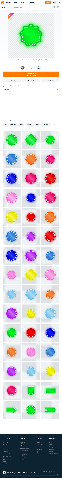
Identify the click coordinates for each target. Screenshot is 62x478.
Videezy (5, 447)
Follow (38, 68)
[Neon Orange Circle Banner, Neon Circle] (12, 352)
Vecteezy (5, 444)
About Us (38, 447)
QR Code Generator (5, 464)
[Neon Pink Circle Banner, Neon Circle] (31, 352)
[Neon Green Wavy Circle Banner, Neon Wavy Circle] (12, 140)
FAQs (37, 442)
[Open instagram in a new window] (21, 472)
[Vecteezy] (2, 2)
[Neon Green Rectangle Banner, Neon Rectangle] (50, 391)
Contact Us (39, 444)
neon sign (13, 124)
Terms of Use (47, 472)
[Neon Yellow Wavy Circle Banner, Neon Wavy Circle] (12, 217)
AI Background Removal (7, 460)
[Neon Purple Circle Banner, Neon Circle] (12, 371)
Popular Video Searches (23, 459)
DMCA (21, 446)
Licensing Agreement (23, 442)
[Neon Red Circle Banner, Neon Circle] (31, 333)
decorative (46, 124)
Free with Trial (31, 74)
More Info (6, 89)
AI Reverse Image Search (6, 456)
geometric (29, 124)
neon (5, 124)
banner (38, 124)
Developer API (6, 454)
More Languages (52, 453)
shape (21, 124)
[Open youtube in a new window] (34, 472)
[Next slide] (55, 124)
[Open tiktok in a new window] (29, 472)
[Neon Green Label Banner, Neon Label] (31, 391)
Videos (23, 2)
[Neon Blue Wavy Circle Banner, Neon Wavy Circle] (12, 159)
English (50, 442)
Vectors (7, 2)
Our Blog (38, 449)
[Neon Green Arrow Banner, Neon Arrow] (12, 410)
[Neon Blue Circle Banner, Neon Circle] (50, 333)
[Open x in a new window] (31, 472)
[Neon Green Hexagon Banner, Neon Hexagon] (31, 410)
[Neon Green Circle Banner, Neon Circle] (12, 333)
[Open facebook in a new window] (19, 472)
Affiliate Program (22, 448)
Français (50, 451)
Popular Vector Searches (23, 452)
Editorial (31, 2)
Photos (16, 2)
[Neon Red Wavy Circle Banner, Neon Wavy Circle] (50, 178)
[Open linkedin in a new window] (24, 472)
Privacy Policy (55, 472)
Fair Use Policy (53, 474)
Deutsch (50, 449)
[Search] (54, 7)
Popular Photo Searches (23, 456)
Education (5, 451)
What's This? (17, 86)
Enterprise (5, 449)
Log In (54, 2)
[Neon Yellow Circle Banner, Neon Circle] (50, 371)
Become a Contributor (39, 452)
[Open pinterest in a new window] (26, 472)
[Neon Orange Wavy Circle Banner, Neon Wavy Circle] (31, 159)
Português (51, 447)
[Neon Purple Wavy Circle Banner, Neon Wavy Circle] (31, 236)
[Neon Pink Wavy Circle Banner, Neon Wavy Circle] (50, 159)
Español (50, 444)
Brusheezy (5, 442)
